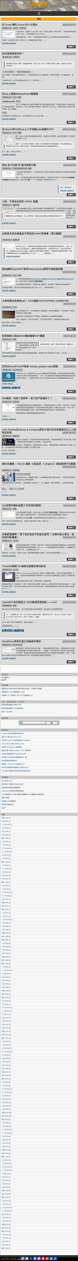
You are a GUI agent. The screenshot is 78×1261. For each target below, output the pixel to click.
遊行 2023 (5, 862)
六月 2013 (5, 1187)
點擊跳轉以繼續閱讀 (9, 43)
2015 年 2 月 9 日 (69, 366)
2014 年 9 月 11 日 (69, 537)
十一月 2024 (6, 852)
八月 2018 (5, 980)
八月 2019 (5, 946)
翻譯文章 (16, 205)
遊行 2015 (5, 1119)
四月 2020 (5, 936)
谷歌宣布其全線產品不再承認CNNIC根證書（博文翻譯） (32, 233)
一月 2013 (5, 1204)
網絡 (19, 97)
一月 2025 (5, 845)
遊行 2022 (5, 882)
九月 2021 (5, 899)
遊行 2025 (5, 838)
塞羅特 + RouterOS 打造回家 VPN (13, 764)
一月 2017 (5, 1045)
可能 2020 (5, 933)
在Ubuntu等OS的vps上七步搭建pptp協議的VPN (28, 129)
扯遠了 (4, 808)
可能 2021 (5, 902)
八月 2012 (5, 1218)
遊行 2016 (5, 1079)
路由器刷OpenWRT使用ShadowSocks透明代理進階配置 (32, 269)
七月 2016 (5, 1065)
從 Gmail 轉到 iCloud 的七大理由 (19, 24)
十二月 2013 (6, 1167)
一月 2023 (5, 865)
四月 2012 (5, 1228)
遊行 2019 (5, 963)
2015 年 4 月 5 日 (69, 165)
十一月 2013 (6, 1170)
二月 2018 (5, 1001)
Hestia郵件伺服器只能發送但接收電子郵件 (16, 771)
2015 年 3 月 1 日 (69, 336)
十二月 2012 (6, 1207)
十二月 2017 (6, 1007)
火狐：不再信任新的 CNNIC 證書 (20, 201)
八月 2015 (5, 1102)
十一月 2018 (6, 970)
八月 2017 (5, 1021)
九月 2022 (5, 875)
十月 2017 (5, 1014)
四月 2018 (5, 994)
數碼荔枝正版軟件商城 (9, 688)
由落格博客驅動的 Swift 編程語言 (12, 708)
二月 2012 (5, 1235)
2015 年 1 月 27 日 (69, 398)
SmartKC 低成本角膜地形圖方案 (12, 733)
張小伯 (9, 57)
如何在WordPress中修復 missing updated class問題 (30, 366)
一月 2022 (5, 889)
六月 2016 (5, 1068)
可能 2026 (5, 818)
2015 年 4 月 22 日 (69, 25)
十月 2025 (5, 828)
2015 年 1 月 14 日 (69, 467)
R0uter (9, 28)
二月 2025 (5, 841)
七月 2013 (5, 1184)
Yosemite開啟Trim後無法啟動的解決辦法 (24, 566)
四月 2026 (5, 821)
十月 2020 (5, 923)
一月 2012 (5, 1238)
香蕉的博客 (5, 798)
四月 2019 (5, 960)
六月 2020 (5, 930)
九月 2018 (5, 977)
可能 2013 (5, 1190)
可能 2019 (5, 957)
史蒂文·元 (22, 480)
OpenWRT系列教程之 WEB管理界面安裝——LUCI (29, 602)
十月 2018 (5, 974)
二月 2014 (5, 1160)
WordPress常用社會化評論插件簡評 (21, 641)
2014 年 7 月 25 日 (69, 566)
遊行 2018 (5, 997)
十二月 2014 (6, 1129)
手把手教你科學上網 (20, 168)
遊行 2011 (5, 1248)
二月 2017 (5, 1041)
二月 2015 (5, 1123)
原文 (20, 216)
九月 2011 (5, 1241)
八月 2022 (5, 879)
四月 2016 (5, 1075)
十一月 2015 (6, 1092)
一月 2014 (5, 1163)
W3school (5, 791)
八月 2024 (5, 855)
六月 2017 (5, 1028)
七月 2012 (5, 1221)
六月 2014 (5, 1146)
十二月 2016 (6, 1048)
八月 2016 (5, 1062)
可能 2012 (5, 1224)
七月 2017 (5, 1024)
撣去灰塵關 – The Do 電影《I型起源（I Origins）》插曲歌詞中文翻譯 (39, 463)
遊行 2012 (5, 1231)
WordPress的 (17, 370)
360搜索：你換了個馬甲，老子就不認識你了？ (27, 398)
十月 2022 (5, 872)
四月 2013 (5, 1194)
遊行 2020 (5, 940)
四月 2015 (5, 1116)
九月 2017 (5, 1018)
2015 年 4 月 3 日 (69, 201)
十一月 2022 (6, 869)
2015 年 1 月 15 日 (69, 433)
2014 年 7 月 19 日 (69, 602)
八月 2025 (5, 835)
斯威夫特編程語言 (8, 804)
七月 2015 (5, 1106)
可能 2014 (5, 1150)
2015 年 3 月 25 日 (69, 272)
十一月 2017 (6, 1011)
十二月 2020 (6, 919)
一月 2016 (5, 1085)
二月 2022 (5, 885)
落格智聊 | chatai (7, 692)
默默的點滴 (5, 787)
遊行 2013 (5, 1197)
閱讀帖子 (71, 47)
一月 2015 (5, 1126)
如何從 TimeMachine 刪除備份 (12, 747)
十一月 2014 (6, 1133)
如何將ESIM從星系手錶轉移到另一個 (14, 757)
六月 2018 (5, 987)
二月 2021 (5, 913)
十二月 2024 (6, 848)
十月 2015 (5, 1096)
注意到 (29, 208)
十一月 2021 (6, 896)
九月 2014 (5, 1140)
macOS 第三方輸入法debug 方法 (13, 744)
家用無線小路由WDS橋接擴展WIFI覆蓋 (23, 335)
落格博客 (39, 4)
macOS (15, 28)
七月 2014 (5, 1143)
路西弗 (9, 605)
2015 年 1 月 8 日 (69, 505)
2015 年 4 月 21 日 (69, 54)
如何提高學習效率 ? (13, 53)
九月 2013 (5, 1177)
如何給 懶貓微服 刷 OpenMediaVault (14, 754)
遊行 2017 (5, 1038)
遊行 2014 (5, 1157)
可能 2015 (5, 1113)
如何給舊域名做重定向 (9, 760)
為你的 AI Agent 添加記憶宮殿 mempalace (16, 740)
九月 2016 (5, 1058)
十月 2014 (5, 1136)
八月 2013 (5, 1180)
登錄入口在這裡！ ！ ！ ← (10, 712)
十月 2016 (5, 1055)
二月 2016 (5, 1082)
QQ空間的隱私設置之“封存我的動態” (22, 505)
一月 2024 (5, 858)
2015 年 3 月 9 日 (69, 304)
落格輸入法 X (6, 695)
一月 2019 (5, 967)
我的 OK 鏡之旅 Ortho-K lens (11, 737)
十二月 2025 (6, 824)
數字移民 (5, 784)
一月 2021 (5, 916)
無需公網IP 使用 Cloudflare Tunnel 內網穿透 (16, 750)
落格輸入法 (5, 801)
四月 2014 (5, 1153)
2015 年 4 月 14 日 (69, 94)
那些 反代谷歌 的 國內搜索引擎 (19, 165)
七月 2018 (5, 984)
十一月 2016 (6, 1052)
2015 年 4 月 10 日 (69, 129)
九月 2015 (5, 1099)
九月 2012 (5, 1214)
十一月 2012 (6, 1211)
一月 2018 (5, 1004)
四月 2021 (5, 906)
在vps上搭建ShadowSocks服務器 (20, 93)
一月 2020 (5, 943)
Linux (15, 97)
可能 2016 (5, 1072)
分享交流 (23, 28)
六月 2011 (5, 1245)
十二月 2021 (6, 892)
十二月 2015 (6, 1089)
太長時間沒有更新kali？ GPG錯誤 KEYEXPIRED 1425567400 (35, 300)
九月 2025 (5, 831)
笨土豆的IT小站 (7, 781)
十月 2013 (5, 1174)
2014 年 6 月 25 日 (69, 641)
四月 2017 (5, 1035)
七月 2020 (5, 926)
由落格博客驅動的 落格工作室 (11, 705)
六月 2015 (5, 1109)
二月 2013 (5, 1201)
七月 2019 (5, 950)
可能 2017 (5, 1031)
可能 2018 (5, 991)
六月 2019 (5, 953)
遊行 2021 (5, 909)
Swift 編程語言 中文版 (9, 794)
